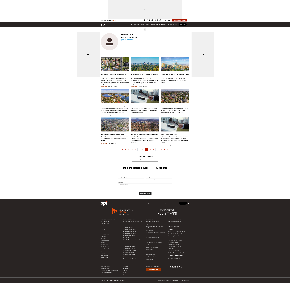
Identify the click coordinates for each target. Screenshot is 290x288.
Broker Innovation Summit (129, 258)
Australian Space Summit (129, 248)
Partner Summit (149, 249)
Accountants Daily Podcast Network (176, 231)
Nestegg (103, 242)
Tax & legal (163, 24)
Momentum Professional (174, 258)
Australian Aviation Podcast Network (176, 233)
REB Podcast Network (173, 242)
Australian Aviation (105, 227)
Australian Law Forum (128, 244)
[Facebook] (144, 20)
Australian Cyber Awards (129, 235)
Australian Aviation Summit (129, 231)
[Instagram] (155, 20)
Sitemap (125, 272)
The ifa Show (171, 248)
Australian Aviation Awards (129, 229)
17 (157, 149)
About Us (125, 266)
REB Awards (148, 252)
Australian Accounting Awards (130, 225)
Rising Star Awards (150, 254)
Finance (158, 24)
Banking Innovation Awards (129, 250)
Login (168, 20)
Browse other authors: (145, 156)
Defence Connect (105, 234)
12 (139, 149)
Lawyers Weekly (105, 240)
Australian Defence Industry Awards (131, 239)
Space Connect (104, 251)
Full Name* (120, 173)
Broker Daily (104, 229)
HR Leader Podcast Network (175, 240)
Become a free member (180, 20)
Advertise (125, 268)
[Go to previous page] (125, 149)
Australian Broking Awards (129, 233)
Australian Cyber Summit (129, 237)
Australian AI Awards (128, 227)
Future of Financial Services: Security (154, 235)
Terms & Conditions (184, 280)
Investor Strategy (145, 24)
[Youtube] (152, 20)
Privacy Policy (175, 280)
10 (132, 149)
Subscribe (125, 274)
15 (150, 149)
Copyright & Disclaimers (164, 280)
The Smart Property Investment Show (177, 252)
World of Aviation (105, 257)
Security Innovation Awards (152, 256)
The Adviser (103, 253)
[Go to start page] (122, 149)
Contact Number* (122, 177)
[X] (147, 20)
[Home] (104, 203)
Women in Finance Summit (174, 221)
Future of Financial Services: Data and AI (155, 232)
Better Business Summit (129, 254)
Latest (131, 24)
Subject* (148, 177)
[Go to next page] (164, 149)
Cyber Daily (103, 232)
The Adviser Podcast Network (175, 246)
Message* (120, 182)
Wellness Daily (104, 255)
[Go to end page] (167, 149)
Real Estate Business (106, 246)
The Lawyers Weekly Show (174, 250)
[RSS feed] (160, 20)
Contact (125, 270)
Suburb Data (137, 24)
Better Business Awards (129, 252)
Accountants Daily (105, 221)
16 (153, 149)
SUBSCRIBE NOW (153, 269)
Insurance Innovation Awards (152, 240)
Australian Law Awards (128, 242)
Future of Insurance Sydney (152, 237)
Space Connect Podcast (174, 244)
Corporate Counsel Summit (152, 224)
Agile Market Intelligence (107, 272)
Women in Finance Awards (174, 219)
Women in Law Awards (173, 224)
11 (135, 149)
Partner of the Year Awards (152, 247)
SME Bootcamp (149, 259)
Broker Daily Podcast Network (175, 236)
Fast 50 (182, 24)
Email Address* (149, 173)
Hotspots (153, 24)
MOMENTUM (112, 20)
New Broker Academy (151, 244)
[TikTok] (158, 20)
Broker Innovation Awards (129, 256)
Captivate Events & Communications (109, 270)
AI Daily (102, 225)
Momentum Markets (105, 266)
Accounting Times (105, 223)
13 (142, 149)
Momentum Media (105, 268)
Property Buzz (104, 244)
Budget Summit (149, 219)
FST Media (103, 236)
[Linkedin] (150, 20)
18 (161, 149)
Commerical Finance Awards (152, 221)
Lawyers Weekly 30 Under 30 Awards (154, 242)
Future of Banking (150, 230)
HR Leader (103, 238)
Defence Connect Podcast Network (176, 238)
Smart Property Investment (107, 248)
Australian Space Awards (129, 246)
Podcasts (175, 24)
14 (146, 149)
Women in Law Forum (173, 226)
